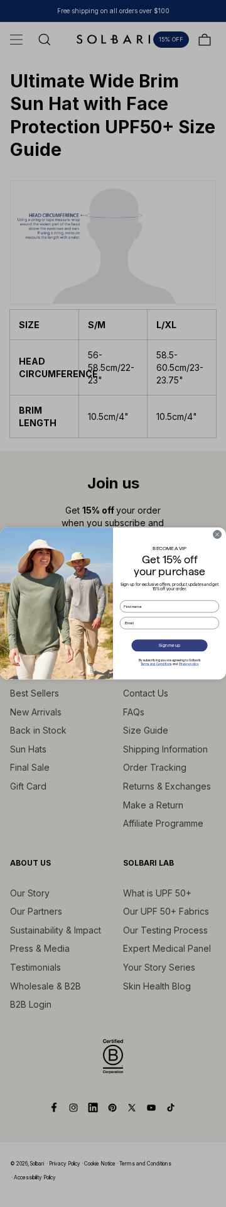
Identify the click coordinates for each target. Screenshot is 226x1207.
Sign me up (169, 645)
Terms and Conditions (156, 664)
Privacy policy (189, 664)
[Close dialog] (217, 535)
